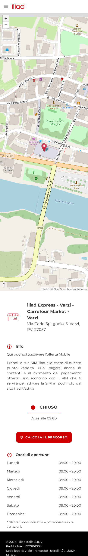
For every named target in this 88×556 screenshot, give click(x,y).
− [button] (5, 24)
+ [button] (5, 18)
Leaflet (45, 289)
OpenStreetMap (63, 289)
